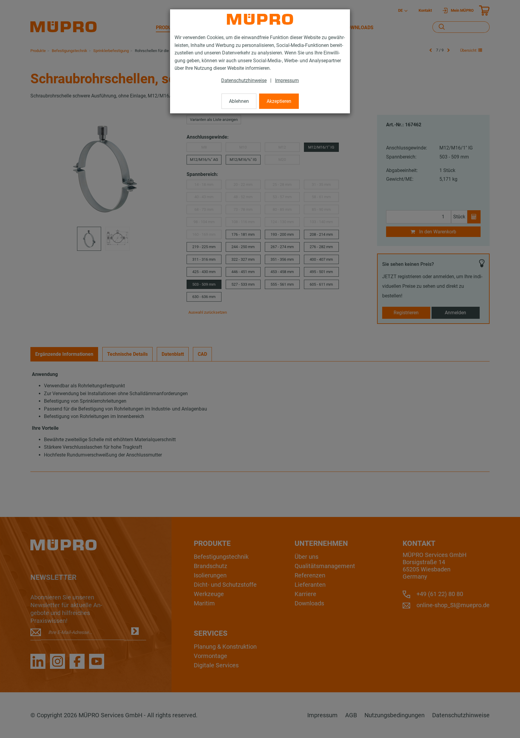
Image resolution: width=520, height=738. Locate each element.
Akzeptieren (279, 101)
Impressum (287, 80)
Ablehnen (239, 101)
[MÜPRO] (260, 19)
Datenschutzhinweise (244, 80)
